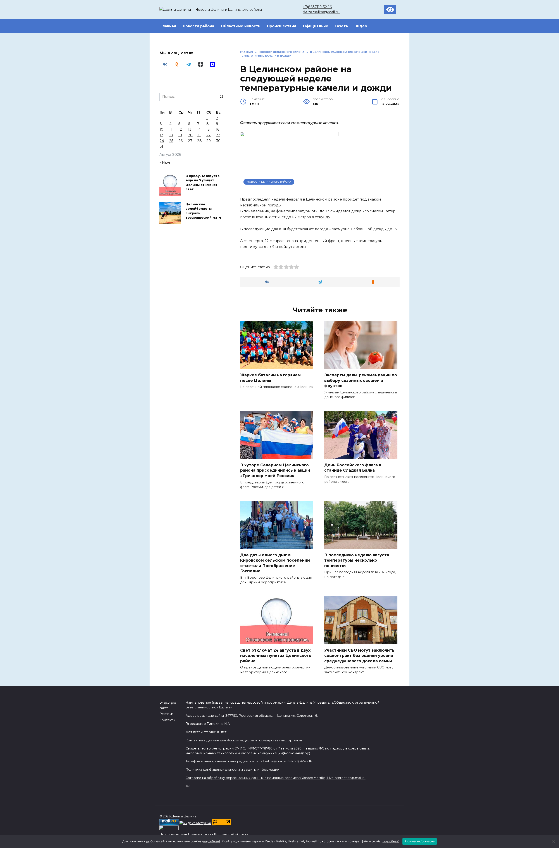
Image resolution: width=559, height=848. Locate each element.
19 (180, 135)
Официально (315, 26)
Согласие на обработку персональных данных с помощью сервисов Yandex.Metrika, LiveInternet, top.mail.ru (276, 778)
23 (218, 135)
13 (190, 129)
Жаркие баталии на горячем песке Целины (270, 378)
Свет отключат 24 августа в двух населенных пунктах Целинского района (275, 655)
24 (162, 141)
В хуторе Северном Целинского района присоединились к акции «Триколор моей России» (275, 470)
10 (161, 129)
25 (171, 141)
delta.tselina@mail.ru (321, 12)
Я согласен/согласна (420, 841)
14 (199, 129)
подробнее (211, 841)
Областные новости (241, 26)
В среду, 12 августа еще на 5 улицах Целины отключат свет (202, 182)
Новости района (198, 26)
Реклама (166, 714)
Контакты (167, 720)
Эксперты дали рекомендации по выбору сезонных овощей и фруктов (360, 380)
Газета (341, 26)
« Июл (164, 162)
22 (208, 135)
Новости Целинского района (269, 181)
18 (171, 135)
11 (170, 129)
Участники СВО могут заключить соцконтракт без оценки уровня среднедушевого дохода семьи (359, 655)
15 (208, 129)
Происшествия (281, 26)
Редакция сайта (167, 705)
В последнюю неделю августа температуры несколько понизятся (356, 560)
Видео (360, 26)
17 (161, 135)
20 (190, 135)
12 (180, 129)
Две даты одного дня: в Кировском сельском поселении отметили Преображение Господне (275, 562)
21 (199, 135)
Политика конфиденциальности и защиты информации (232, 770)
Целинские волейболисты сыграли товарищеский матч (203, 211)
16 (217, 129)
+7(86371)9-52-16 (317, 7)
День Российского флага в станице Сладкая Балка (352, 468)
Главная (168, 26)
